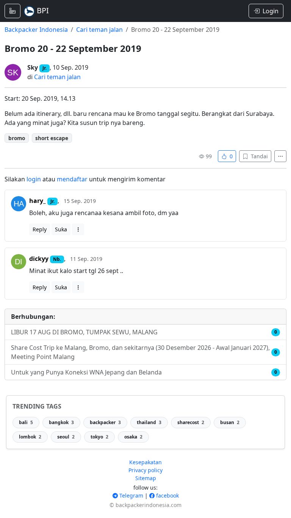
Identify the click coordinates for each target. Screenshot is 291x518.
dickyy (38, 258)
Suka (61, 229)
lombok (30, 437)
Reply (40, 229)
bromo (16, 138)
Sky (32, 67)
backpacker (105, 422)
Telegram (130, 495)
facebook (167, 495)
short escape (51, 138)
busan (229, 422)
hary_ (37, 201)
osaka (133, 437)
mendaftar (72, 179)
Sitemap (145, 478)
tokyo (99, 437)
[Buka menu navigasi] (12, 11)
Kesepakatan (145, 462)
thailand (149, 422)
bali (26, 422)
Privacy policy (145, 470)
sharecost (190, 422)
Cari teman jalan (99, 29)
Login (270, 11)
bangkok (61, 422)
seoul (66, 437)
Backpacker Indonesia (36, 29)
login (34, 179)
